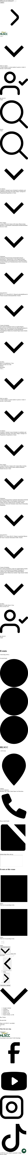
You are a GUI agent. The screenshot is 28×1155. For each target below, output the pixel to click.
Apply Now (3, 1031)
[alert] (14, 889)
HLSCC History (13, 294)
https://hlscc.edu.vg (8, 854)
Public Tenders (17, 295)
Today (1, 945)
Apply (1, 99)
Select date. (13, 953)
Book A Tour (10, 363)
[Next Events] (3, 943)
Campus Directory (4, 224)
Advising (7, 191)
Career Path (12, 191)
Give (8, 364)
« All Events (3, 750)
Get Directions (19, 791)
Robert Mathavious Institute (10, 330)
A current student (12, 67)
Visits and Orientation (10, 261)
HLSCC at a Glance (5, 294)
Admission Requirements (6, 257)
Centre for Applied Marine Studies (19, 568)
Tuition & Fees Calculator (17, 260)
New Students (7, 259)
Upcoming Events (4, 1038)
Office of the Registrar (16, 259)
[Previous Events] (3, 941)
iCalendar (5, 1009)
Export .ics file (6, 1013)
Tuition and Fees (7, 260)
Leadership (20, 294)
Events (4, 364)
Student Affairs (11, 225)
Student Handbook (19, 225)
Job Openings (17, 1038)
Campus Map (18, 224)
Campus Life (12, 224)
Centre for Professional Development (12, 328)
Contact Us (11, 1038)
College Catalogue (19, 191)
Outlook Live (6, 1012)
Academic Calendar (4, 190)
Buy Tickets (3, 1017)
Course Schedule (13, 190)
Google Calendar (7, 1008)
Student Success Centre (5, 468)
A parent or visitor (20, 67)
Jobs (10, 364)
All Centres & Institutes (5, 326)
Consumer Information (8, 295)
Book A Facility (3, 363)
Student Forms (21, 501)
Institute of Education (15, 329)
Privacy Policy (3, 1154)
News (1, 364)
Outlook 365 (6, 1010)
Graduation (14, 257)
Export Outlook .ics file (8, 1014)
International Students (23, 499)
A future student (4, 67)
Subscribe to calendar (5, 985)
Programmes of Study (11, 193)
